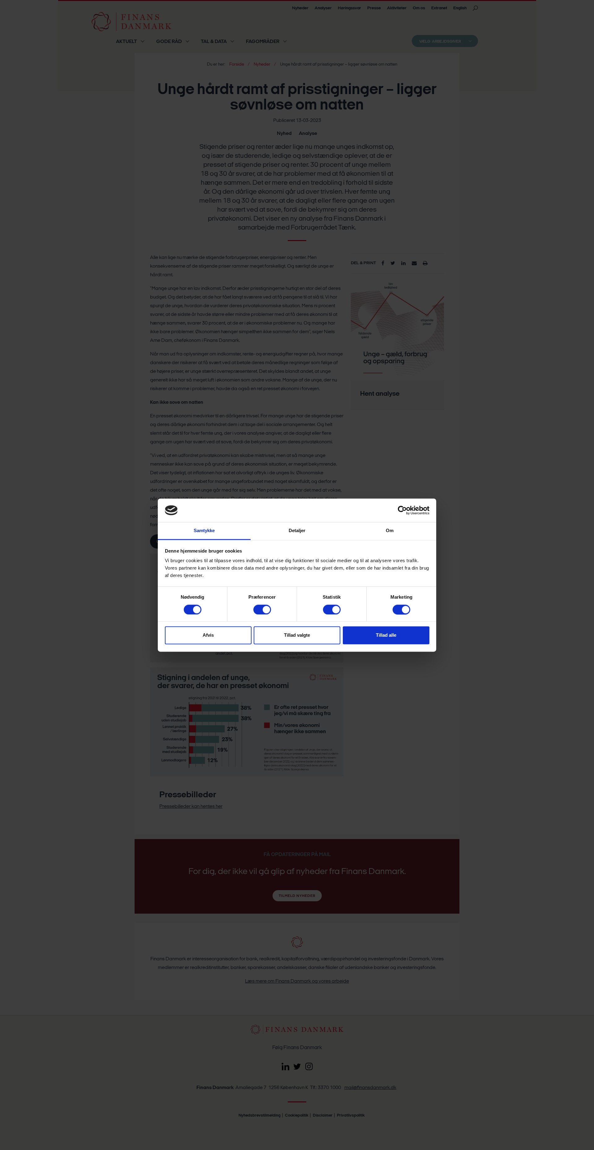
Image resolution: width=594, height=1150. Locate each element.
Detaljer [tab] (297, 530)
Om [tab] (390, 530)
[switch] (262, 609)
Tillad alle (386, 635)
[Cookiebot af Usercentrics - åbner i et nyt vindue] (402, 510)
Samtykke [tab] (204, 530)
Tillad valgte (297, 635)
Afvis (208, 635)
